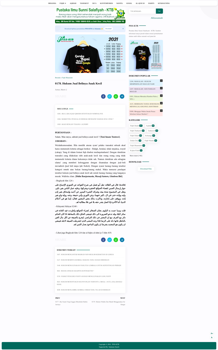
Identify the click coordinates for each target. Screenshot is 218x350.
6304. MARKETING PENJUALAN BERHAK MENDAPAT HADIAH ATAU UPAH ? (85, 119)
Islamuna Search (114, 347)
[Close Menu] (123, 29)
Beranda (52, 3)
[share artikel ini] (103, 96)
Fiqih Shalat (136, 126)
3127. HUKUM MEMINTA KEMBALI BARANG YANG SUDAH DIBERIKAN (83, 260)
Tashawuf (84, 3)
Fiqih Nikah (136, 136)
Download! (108, 28)
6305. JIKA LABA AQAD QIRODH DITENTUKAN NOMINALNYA (80, 114)
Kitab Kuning (164, 3)
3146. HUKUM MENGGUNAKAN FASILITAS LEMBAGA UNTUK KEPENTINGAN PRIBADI (89, 265)
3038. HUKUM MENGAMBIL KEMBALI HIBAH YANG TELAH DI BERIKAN (83, 290)
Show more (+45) (136, 156)
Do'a (94, 3)
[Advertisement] (90, 325)
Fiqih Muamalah (137, 145)
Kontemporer (106, 3)
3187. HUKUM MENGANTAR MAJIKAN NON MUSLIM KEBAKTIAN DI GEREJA (85, 254)
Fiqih (63, 3)
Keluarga (150, 136)
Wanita (119, 3)
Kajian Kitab (136, 150)
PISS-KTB (133, 26)
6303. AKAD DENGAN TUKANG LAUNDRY (72, 124)
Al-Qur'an (140, 3)
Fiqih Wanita (151, 141)
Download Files (146, 169)
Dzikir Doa (135, 141)
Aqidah (73, 3)
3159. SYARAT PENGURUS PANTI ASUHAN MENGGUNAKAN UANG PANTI (84, 276)
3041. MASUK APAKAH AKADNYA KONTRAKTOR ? (75, 271)
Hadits (151, 3)
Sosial (129, 3)
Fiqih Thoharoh (137, 131)
